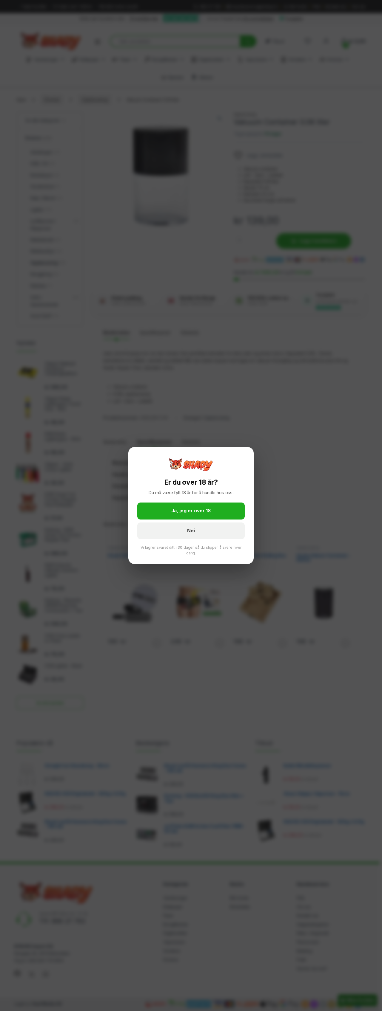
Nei (191, 531)
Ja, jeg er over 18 (191, 511)
